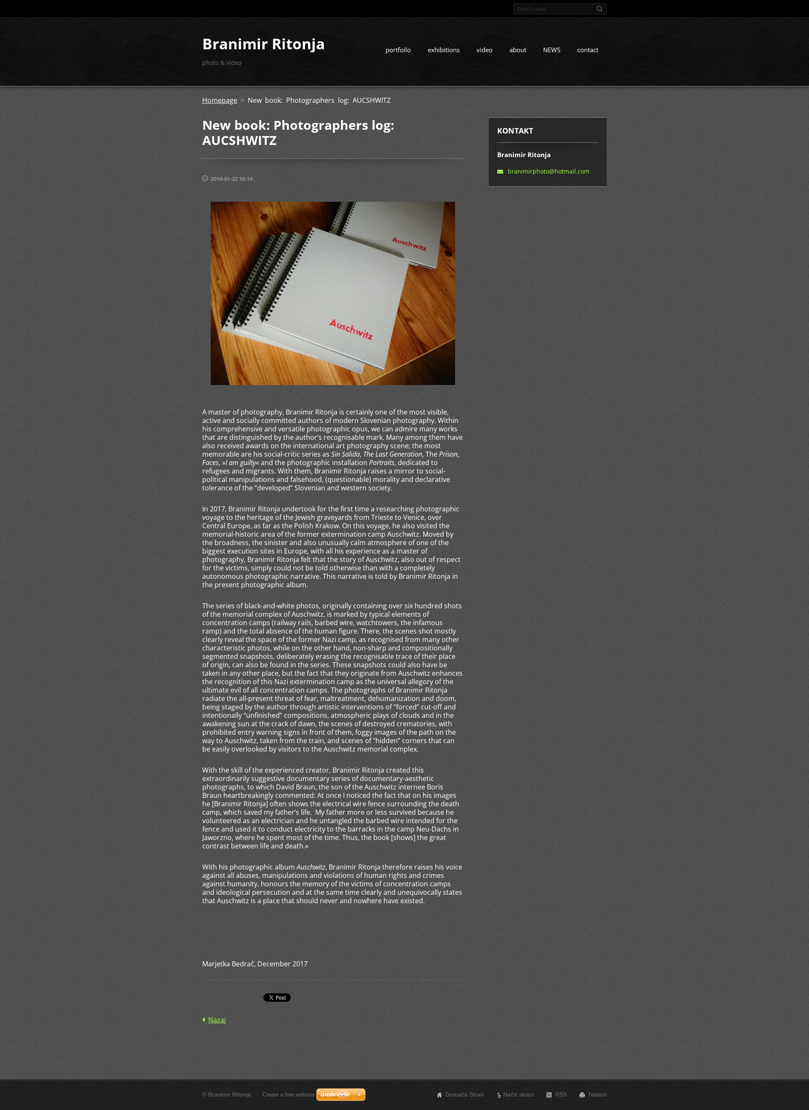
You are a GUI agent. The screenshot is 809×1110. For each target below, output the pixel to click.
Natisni (598, 1094)
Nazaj (217, 1019)
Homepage (219, 100)
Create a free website (288, 1094)
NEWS (551, 49)
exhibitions (444, 49)
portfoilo (398, 49)
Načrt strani (518, 1094)
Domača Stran (464, 1094)
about (517, 49)
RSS (561, 1094)
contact (587, 49)
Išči (599, 8)
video (485, 49)
